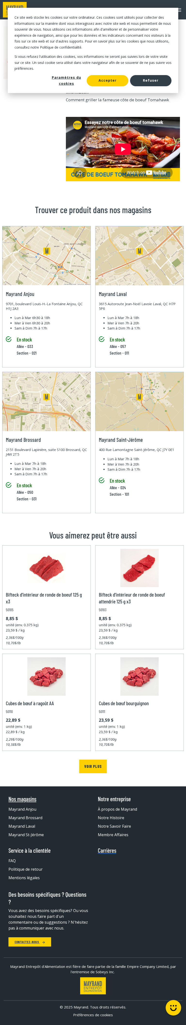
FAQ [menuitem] (12, 860)
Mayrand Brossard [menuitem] (25, 817)
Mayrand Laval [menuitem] (21, 826)
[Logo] (93, 985)
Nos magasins (22, 799)
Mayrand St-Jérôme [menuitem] (26, 834)
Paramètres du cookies (66, 80)
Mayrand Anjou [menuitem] (22, 809)
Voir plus (93, 766)
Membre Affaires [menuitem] (113, 834)
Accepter (107, 80)
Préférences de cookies (93, 1014)
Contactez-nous (27, 942)
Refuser (150, 80)
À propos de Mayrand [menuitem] (117, 809)
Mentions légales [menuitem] (24, 877)
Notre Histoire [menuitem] (111, 817)
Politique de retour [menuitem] (25, 869)
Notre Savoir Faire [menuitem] (114, 826)
